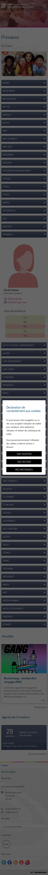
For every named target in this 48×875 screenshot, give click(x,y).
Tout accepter (24, 453)
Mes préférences (24, 469)
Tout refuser (24, 461)
